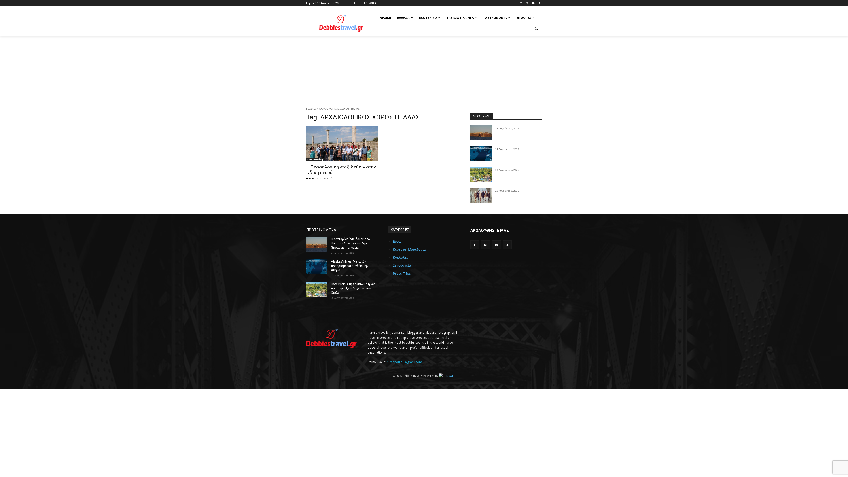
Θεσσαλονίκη (315, 159)
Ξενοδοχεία (402, 265)
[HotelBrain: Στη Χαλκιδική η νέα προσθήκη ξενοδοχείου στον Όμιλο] (481, 174)
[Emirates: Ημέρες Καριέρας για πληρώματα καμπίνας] (481, 195)
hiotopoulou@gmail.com (404, 362)
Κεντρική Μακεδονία (409, 249)
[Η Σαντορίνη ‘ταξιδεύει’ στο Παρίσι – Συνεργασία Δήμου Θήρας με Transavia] (481, 132)
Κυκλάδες (401, 257)
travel (310, 178)
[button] (536, 28)
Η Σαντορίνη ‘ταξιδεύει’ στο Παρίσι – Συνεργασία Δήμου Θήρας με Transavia (350, 243)
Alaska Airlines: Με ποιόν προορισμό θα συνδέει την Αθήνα (349, 266)
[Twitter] (539, 3)
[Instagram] (527, 3)
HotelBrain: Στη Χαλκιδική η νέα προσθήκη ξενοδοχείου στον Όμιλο (353, 288)
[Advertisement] (424, 69)
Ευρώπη (399, 241)
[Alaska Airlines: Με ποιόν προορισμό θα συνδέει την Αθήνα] (481, 153)
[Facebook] (521, 3)
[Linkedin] (533, 3)
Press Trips (402, 273)
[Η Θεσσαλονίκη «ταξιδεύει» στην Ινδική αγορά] (342, 143)
